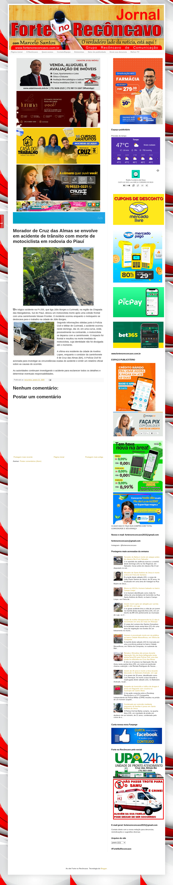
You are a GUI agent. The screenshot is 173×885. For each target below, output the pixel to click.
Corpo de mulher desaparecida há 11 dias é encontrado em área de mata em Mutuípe (141, 621)
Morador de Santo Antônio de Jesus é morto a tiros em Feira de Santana (141, 574)
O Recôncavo (32, 52)
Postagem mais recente (23, 457)
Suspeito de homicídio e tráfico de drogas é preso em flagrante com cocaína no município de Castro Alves (141, 688)
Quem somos (47, 52)
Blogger (104, 868)
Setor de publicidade (97, 52)
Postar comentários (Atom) (30, 461)
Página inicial (17, 52)
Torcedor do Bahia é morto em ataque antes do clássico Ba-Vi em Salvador (141, 558)
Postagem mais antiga (94, 457)
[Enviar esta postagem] (50, 380)
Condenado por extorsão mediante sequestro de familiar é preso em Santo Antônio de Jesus (140, 706)
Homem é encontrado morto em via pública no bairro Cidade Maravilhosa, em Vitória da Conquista (141, 637)
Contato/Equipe (64, 52)
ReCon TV (135, 52)
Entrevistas (79, 52)
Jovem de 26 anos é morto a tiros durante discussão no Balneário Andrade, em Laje (141, 672)
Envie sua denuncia (118, 52)
